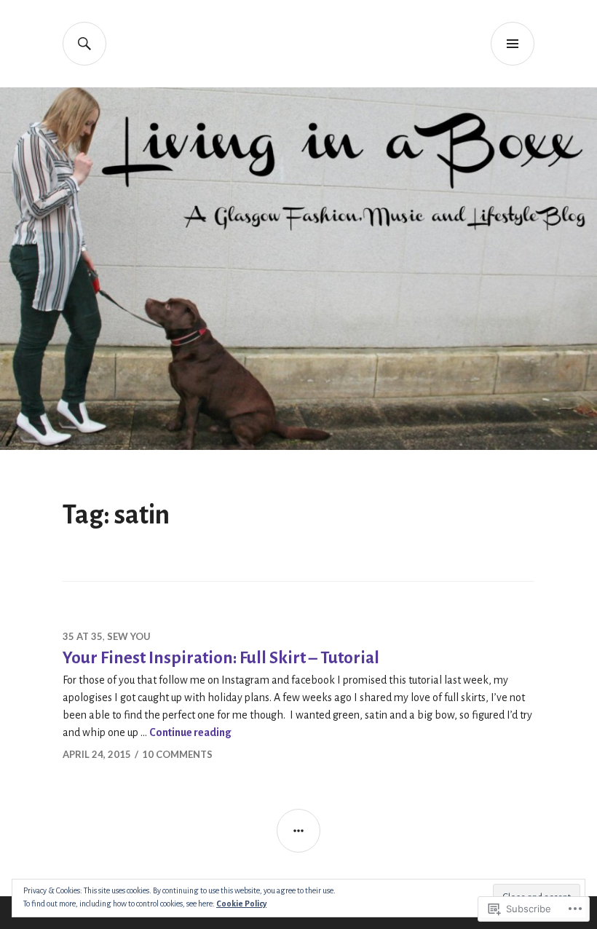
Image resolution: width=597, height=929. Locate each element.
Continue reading (190, 732)
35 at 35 (83, 636)
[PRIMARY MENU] (512, 44)
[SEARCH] (84, 44)
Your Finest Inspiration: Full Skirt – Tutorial (221, 658)
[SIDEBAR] (298, 831)
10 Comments (177, 754)
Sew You (129, 636)
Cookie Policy (241, 903)
